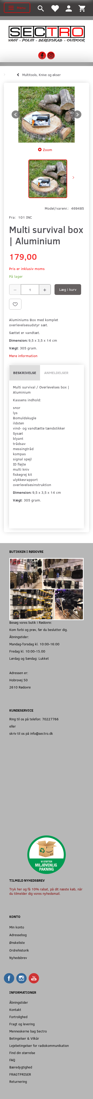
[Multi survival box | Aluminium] (46, 115)
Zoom (47, 149)
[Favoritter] (55, 8)
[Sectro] (46, 33)
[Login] (69, 8)
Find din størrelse (22, 1052)
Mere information (23, 355)
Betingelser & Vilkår (24, 1038)
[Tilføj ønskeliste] (15, 304)
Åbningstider (18, 1002)
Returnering (18, 1081)
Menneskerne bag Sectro (28, 1031)
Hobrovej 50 (18, 680)
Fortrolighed (18, 1016)
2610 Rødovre (20, 687)
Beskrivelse (24, 372)
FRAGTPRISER (20, 1074)
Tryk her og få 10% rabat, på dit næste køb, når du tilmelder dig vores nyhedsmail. (45, 891)
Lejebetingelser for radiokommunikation (39, 1045)
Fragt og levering (22, 1024)
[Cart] (82, 8)
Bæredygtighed (20, 1067)
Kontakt (15, 1009)
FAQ (12, 1060)
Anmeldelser (56, 372)
